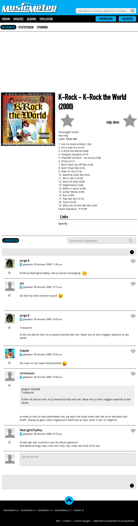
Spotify (62, 223)
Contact (67, 520)
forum (6, 19)
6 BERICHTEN (10, 240)
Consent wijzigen (82, 520)
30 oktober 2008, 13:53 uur (48, 354)
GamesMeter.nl (62, 510)
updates (18, 19)
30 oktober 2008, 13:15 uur (48, 287)
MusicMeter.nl (28, 510)
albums (31, 19)
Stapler (24, 351)
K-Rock (67, 97)
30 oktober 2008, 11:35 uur (48, 264)
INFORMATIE (8, 27)
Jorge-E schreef (31, 389)
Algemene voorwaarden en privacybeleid (113, 520)
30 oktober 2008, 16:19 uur (48, 433)
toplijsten (46, 19)
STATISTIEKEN (26, 27)
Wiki (58, 520)
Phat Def (71, 139)
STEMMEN (42, 27)
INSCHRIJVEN (105, 19)
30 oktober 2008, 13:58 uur (48, 377)
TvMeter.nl (78, 510)
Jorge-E (24, 261)
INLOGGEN (127, 19)
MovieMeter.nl (11, 510)
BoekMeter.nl (45, 510)
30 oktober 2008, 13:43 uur (48, 319)
